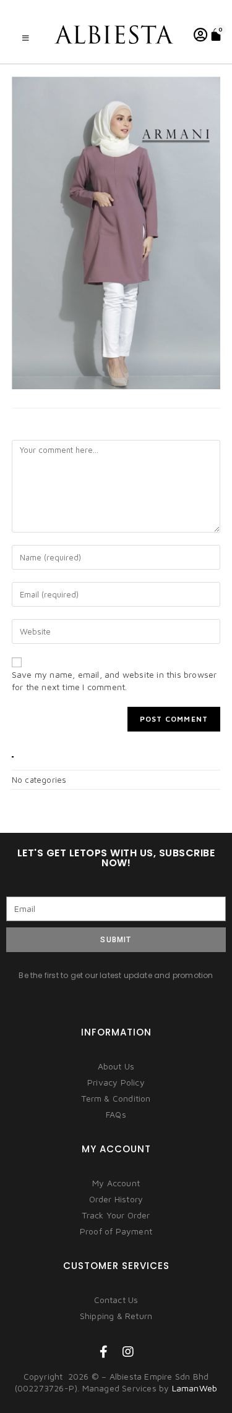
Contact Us (116, 1299)
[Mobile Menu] (26, 38)
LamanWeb (195, 1388)
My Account (116, 1183)
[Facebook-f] (104, 1351)
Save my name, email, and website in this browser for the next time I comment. (114, 680)
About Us (116, 1066)
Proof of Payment (116, 1231)
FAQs (116, 1114)
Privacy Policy (116, 1082)
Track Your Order (116, 1215)
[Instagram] (128, 1351)
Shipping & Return (116, 1315)
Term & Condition (115, 1098)
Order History (116, 1199)
